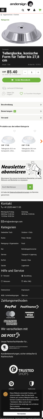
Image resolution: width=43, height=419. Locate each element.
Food (23, 243)
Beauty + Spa (26, 260)
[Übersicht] (1, 15)
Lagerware (25, 266)
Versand (4, 118)
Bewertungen (6, 111)
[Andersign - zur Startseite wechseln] (21, 4)
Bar (2, 249)
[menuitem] (3, 10)
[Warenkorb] (39, 10)
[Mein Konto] (34, 10)
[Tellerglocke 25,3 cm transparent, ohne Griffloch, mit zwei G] (10, 136)
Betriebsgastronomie (29, 249)
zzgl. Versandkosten (15, 74)
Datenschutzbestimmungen (19, 192)
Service (3, 254)
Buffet (3, 260)
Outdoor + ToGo (27, 232)
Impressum (25, 290)
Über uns (25, 295)
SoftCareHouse (38, 418)
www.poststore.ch (14, 348)
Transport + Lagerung (29, 254)
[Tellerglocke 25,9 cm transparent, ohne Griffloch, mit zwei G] (30, 136)
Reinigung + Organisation (10, 243)
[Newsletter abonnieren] (30, 187)
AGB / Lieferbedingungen (10, 295)
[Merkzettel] (28, 10)
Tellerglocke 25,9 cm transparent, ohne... (29, 150)
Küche (3, 238)
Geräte (3, 266)
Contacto (5, 49)
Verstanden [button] (21, 414)
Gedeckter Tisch (6, 232)
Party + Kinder (26, 238)
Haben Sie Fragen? (10, 93)
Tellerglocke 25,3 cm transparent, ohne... (8, 150)
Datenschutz (5, 290)
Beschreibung (7, 105)
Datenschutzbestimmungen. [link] (20, 408)
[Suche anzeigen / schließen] (23, 11)
